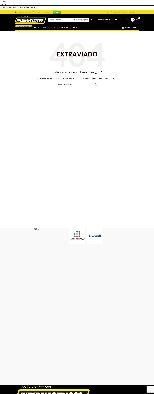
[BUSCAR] (91, 20)
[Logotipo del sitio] (30, 19)
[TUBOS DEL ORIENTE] (77, 236)
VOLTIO (36, 229)
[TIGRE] (95, 236)
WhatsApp (57, 12)
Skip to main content (28, 8)
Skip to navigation (9, 8)
